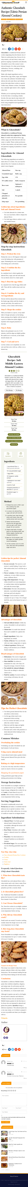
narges (5, 1034)
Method (21, 456)
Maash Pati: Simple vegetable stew (15, 1144)
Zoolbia (6, 857)
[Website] (7, 1038)
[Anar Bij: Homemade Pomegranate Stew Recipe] (4, 1139)
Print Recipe (9, 390)
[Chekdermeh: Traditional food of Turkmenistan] (4, 1165)
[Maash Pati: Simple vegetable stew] (4, 1146)
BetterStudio (17, 1184)
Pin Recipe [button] (19, 390)
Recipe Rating (4, 1090)
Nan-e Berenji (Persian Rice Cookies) (14, 855)
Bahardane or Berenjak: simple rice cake (17, 1150)
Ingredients (8, 456)
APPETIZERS (4, 19)
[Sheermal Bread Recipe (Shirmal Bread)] (4, 1159)
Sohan (6, 859)
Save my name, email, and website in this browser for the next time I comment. (13, 1118)
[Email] (4, 1038)
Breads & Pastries (11, 19)
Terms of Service (14, 1176)
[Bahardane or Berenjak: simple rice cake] (4, 1152)
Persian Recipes (19, 19)
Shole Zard (7, 862)
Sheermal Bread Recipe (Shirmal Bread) (17, 1157)
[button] (21, 466)
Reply (26, 1067)
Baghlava (7, 864)
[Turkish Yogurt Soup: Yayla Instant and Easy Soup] (4, 1133)
